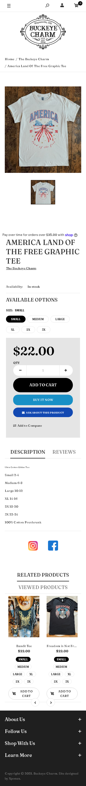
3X (43, 329)
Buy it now (43, 400)
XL (13, 329)
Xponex (14, 778)
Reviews (64, 452)
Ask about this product (45, 412)
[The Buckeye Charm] (43, 32)
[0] (76, 6)
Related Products (43, 575)
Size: (15, 310)
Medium (38, 319)
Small (16, 319)
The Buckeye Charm (21, 268)
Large (60, 319)
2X (28, 329)
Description (27, 452)
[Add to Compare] (33, 602)
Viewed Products (43, 587)
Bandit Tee (24, 646)
